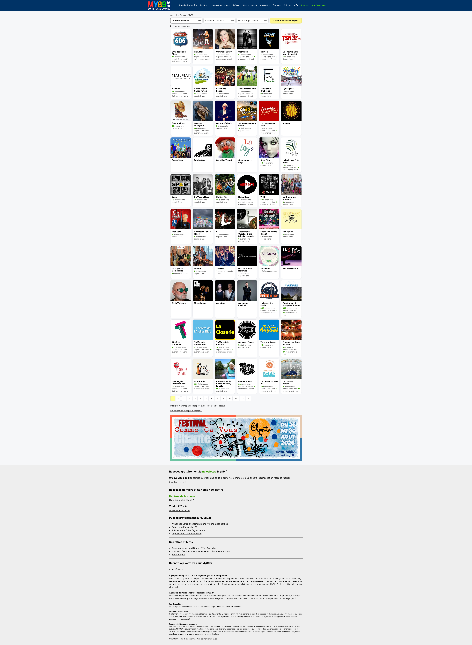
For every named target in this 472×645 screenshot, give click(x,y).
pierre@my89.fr (289, 598)
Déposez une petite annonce (186, 533)
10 (223, 398)
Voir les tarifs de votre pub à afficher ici (186, 411)
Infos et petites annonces (245, 5)
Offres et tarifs (291, 5)
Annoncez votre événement (313, 5)
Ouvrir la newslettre (179, 510)
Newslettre (265, 5)
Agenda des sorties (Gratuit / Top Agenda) (194, 548)
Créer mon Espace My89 (285, 20)
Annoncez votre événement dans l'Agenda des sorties (200, 524)
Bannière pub (178, 554)
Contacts (277, 5)
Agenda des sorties (188, 5)
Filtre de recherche (181, 26)
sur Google (177, 569)
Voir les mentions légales (207, 639)
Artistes (203, 5)
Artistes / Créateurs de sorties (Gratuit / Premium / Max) (201, 551)
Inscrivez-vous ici (178, 482)
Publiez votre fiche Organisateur (188, 530)
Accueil (173, 15)
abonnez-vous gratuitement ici (206, 584)
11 (230, 398)
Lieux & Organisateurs (220, 5)
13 (243, 398)
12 (236, 398)
